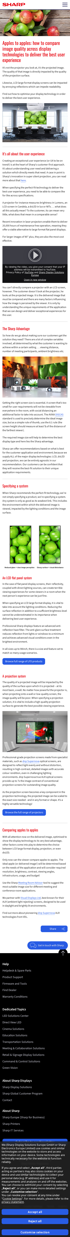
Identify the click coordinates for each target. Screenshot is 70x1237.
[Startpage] (13, 4)
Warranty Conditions (15, 997)
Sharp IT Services (13, 1130)
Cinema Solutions (13, 1029)
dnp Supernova (30, 761)
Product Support (12, 977)
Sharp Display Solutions (17, 1087)
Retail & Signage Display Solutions (23, 1055)
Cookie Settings (12, 1198)
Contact (7, 1100)
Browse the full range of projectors (24, 812)
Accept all (35, 1212)
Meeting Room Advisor (30, 883)
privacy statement (13, 1202)
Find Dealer (9, 990)
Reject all (35, 1221)
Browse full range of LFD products (23, 661)
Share (53, 929)
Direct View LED (11, 1022)
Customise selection (35, 1232)
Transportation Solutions (17, 1042)
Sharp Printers (11, 1124)
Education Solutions (14, 1035)
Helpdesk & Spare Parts (16, 971)
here (23, 180)
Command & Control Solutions (21, 1061)
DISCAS (59, 414)
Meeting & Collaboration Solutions (23, 1048)
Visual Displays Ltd (31, 898)
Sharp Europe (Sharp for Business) (23, 1117)
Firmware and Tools (14, 984)
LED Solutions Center (15, 1016)
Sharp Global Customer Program (22, 1094)
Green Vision (10, 1068)
